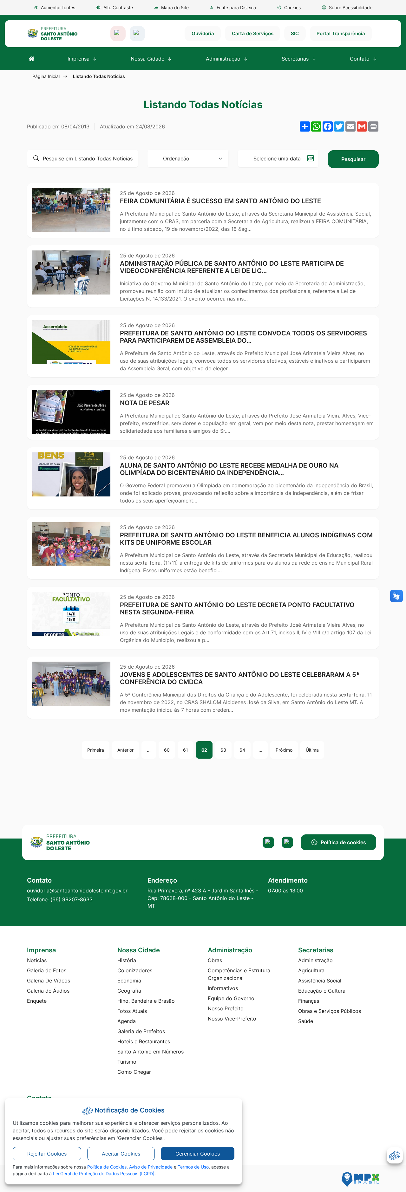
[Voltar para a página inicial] (69, 842)
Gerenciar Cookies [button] (197, 1153)
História (126, 960)
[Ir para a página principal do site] (52, 33)
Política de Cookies (107, 1166)
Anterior (125, 750)
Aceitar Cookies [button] (121, 1153)
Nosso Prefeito (226, 1008)
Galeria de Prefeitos (141, 1031)
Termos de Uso (193, 1166)
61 (185, 750)
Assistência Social (319, 980)
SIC (295, 33)
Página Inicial (46, 76)
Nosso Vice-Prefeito (232, 1018)
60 (167, 750)
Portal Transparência (341, 33)
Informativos (223, 988)
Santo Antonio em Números (150, 1051)
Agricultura (311, 970)
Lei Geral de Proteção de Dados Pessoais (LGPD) (103, 1173)
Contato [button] (360, 58)
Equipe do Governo (231, 998)
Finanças (308, 1001)
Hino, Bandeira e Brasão (146, 1001)
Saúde (305, 1021)
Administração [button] (224, 58)
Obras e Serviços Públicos (329, 1011)
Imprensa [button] (79, 58)
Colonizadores (134, 970)
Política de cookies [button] (343, 842)
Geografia (129, 991)
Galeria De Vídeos (48, 980)
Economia (129, 980)
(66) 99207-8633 (71, 899)
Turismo (126, 1062)
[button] (289, 7)
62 (204, 750)
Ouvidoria (203, 33)
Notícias (37, 960)
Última (312, 750)
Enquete (37, 1001)
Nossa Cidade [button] (148, 58)
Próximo (284, 750)
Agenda (126, 1021)
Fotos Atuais (132, 1011)
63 (223, 750)
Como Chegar (134, 1072)
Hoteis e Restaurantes (143, 1041)
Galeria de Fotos (46, 970)
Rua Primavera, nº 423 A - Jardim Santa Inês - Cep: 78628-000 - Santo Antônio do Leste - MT (202, 898)
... (149, 750)
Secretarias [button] (296, 58)
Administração (315, 960)
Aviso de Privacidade (151, 1166)
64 (242, 750)
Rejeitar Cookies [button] (47, 1153)
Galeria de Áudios (48, 991)
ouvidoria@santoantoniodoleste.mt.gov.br (77, 890)
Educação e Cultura (321, 991)
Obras (215, 960)
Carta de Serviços (252, 33)
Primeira (95, 750)
